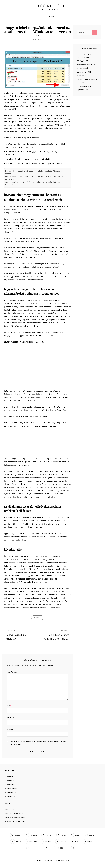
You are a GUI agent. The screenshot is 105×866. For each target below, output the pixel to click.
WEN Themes (65, 860)
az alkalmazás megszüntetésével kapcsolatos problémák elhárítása (32, 182)
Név (9, 706)
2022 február (10, 780)
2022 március (10, 776)
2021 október (10, 796)
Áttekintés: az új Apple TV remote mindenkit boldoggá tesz (86, 57)
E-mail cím (11, 717)
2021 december (11, 788)
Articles (39, 617)
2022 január (9, 784)
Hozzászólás (12, 672)
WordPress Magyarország (15, 821)
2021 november (11, 792)
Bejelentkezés (10, 809)
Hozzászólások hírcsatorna (15, 817)
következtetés (10, 185)
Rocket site (52, 5)
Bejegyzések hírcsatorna (14, 813)
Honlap (10, 729)
